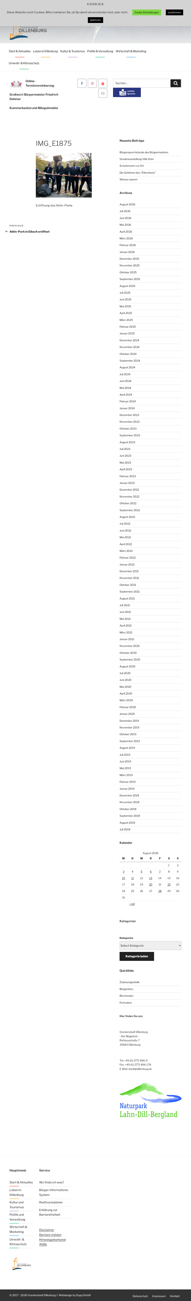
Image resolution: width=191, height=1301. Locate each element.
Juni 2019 (125, 761)
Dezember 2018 (129, 795)
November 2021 (129, 577)
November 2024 (130, 347)
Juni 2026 (125, 218)
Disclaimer (46, 1230)
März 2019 (126, 775)
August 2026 (127, 204)
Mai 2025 (125, 306)
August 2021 (127, 598)
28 (160, 891)
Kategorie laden (137, 956)
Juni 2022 (125, 530)
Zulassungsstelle (130, 982)
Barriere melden (50, 1235)
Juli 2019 (125, 754)
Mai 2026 (125, 224)
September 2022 (130, 510)
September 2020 (130, 659)
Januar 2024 (127, 408)
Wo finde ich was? (51, 1182)
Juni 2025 (125, 299)
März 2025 (126, 319)
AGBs (43, 1244)
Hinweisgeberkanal (52, 1239)
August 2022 (127, 516)
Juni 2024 (125, 381)
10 (123, 878)
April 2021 (126, 625)
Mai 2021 (125, 618)
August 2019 (127, 747)
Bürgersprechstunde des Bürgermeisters (144, 152)
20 (150, 884)
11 (132, 878)
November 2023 (130, 421)
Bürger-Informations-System (54, 1192)
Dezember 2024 (129, 340)
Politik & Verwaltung (100, 51)
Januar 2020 (127, 713)
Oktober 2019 (128, 734)
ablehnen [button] (95, 19)
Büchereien (126, 995)
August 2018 (127, 822)
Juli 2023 (125, 448)
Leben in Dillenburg (45, 51)
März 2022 (126, 550)
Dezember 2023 (129, 414)
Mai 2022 (125, 537)
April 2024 (126, 394)
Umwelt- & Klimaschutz (24, 63)
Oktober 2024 (128, 353)
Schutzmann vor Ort (132, 165)
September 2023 (130, 435)
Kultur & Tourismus (72, 51)
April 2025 (126, 313)
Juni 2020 (125, 679)
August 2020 (127, 666)
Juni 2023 (125, 455)
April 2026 (126, 231)
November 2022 (129, 496)
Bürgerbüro (126, 989)
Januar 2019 (127, 788)
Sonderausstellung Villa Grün (137, 159)
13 (150, 878)
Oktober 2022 (128, 503)
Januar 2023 (127, 482)
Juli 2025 (125, 292)
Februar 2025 (128, 326)
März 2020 (126, 700)
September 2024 (130, 360)
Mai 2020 (125, 686)
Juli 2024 (125, 374)
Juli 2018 (125, 829)
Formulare (126, 1002)
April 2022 (126, 544)
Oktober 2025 (128, 272)
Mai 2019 (125, 768)
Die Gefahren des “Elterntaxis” (138, 172)
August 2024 (127, 367)
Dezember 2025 (129, 258)
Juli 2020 (125, 673)
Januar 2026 (127, 252)
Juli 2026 (125, 211)
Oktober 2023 (128, 428)
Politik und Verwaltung (17, 1217)
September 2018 (130, 815)
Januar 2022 (127, 564)
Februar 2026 (128, 245)
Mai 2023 (125, 462)
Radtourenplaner (51, 1202)
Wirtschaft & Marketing (131, 51)
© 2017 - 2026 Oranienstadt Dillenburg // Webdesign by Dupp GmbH (50, 1295)
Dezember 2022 (129, 489)
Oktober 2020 (128, 652)
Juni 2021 (125, 611)
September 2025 (130, 279)
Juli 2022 (125, 523)
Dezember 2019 (129, 720)
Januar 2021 (127, 639)
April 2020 (126, 693)
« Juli (132, 903)
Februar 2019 (128, 781)
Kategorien (126, 937)
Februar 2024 (128, 401)
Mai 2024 (125, 387)
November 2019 (129, 727)
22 (168, 884)
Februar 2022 (128, 557)
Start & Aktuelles (20, 51)
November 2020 (130, 645)
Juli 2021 (125, 605)
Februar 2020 (128, 707)
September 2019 (130, 741)
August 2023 (127, 442)
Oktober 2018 (128, 809)
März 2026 (126, 238)
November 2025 (130, 265)
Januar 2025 (127, 333)
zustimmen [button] (174, 12)
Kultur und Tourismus (17, 1205)
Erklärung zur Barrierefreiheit (49, 1212)
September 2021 (130, 591)
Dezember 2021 (129, 571)
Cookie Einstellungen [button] (146, 12)
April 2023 (126, 469)
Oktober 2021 (128, 584)
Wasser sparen (128, 179)
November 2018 (129, 802)
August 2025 (127, 285)
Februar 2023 (128, 476)
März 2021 (126, 632)
